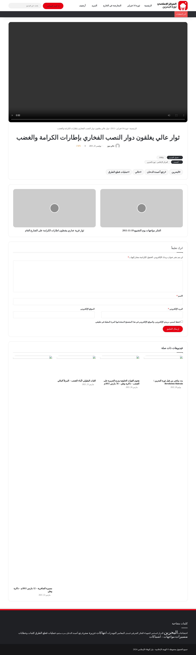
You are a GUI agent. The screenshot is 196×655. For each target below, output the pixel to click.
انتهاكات (101, 632)
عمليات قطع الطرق (118, 172)
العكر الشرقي (137, 633)
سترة (64, 633)
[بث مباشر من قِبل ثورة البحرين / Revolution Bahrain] (163, 367)
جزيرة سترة (89, 632)
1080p (161, 157)
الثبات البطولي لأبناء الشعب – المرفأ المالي (77, 381)
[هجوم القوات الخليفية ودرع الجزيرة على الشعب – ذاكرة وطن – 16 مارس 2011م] (119, 367)
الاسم (180, 296)
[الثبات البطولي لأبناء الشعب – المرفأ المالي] (76, 367)
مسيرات (181, 636)
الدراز (160, 633)
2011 (113, 128)
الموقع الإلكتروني (87, 309)
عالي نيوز (110, 146)
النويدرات (112, 633)
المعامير (121, 633)
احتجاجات (183, 633)
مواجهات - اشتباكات (162, 636)
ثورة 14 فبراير (133, 5)
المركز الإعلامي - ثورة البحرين (157, 162)
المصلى (128, 633)
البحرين (175, 172)
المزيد (94, 5)
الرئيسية (148, 5)
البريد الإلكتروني (175, 309)
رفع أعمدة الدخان (156, 172)
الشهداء (147, 633)
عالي (137, 172)
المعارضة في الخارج (112, 5)
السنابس (154, 633)
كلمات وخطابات (26, 633)
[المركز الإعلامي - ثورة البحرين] (172, 5)
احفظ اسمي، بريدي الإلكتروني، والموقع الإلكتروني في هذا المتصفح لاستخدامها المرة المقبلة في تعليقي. (137, 322)
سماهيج (59, 633)
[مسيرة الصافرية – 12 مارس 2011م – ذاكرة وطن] (32, 470)
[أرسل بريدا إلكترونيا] (106, 146)
